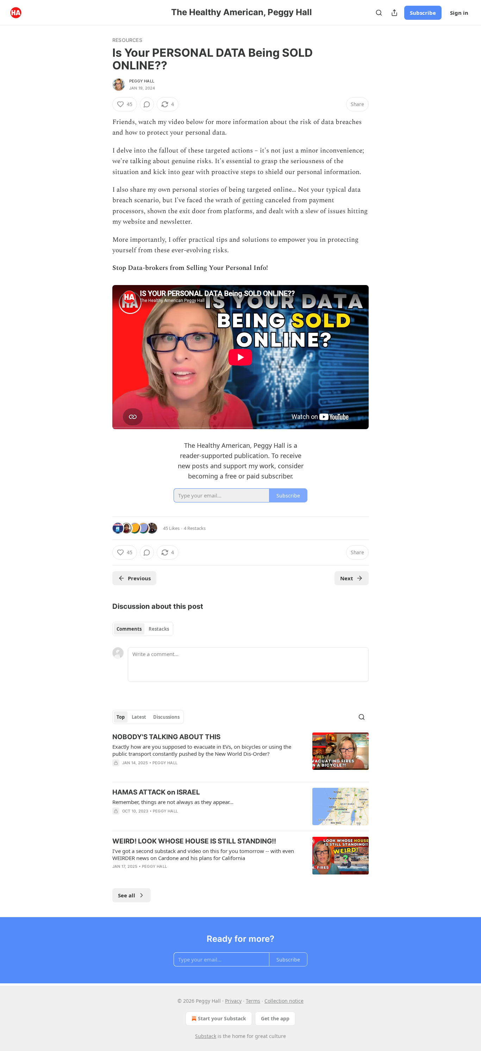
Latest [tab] (139, 717)
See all (126, 895)
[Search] (379, 13)
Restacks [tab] (159, 629)
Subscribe (423, 12)
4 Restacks (195, 528)
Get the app (275, 1018)
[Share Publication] (394, 13)
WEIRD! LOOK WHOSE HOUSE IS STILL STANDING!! (194, 841)
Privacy (233, 1000)
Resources (127, 40)
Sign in (459, 12)
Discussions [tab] (166, 717)
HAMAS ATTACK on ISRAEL (156, 792)
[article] (240, 754)
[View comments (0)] (147, 104)
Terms (253, 1000)
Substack (205, 1036)
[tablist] (142, 629)
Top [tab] (121, 717)
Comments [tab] (129, 629)
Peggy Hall (141, 81)
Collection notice (284, 1000)
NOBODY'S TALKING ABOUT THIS (166, 737)
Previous (139, 578)
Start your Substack (222, 1018)
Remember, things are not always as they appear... (172, 801)
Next (346, 578)
